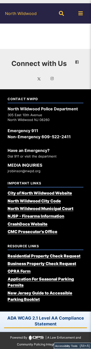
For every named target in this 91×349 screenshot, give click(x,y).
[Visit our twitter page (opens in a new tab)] (39, 78)
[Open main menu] (80, 13)
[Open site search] (61, 13)
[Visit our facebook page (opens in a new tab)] (77, 62)
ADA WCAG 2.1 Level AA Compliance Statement (45, 321)
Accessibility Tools (66, 345)
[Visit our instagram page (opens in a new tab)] (52, 78)
